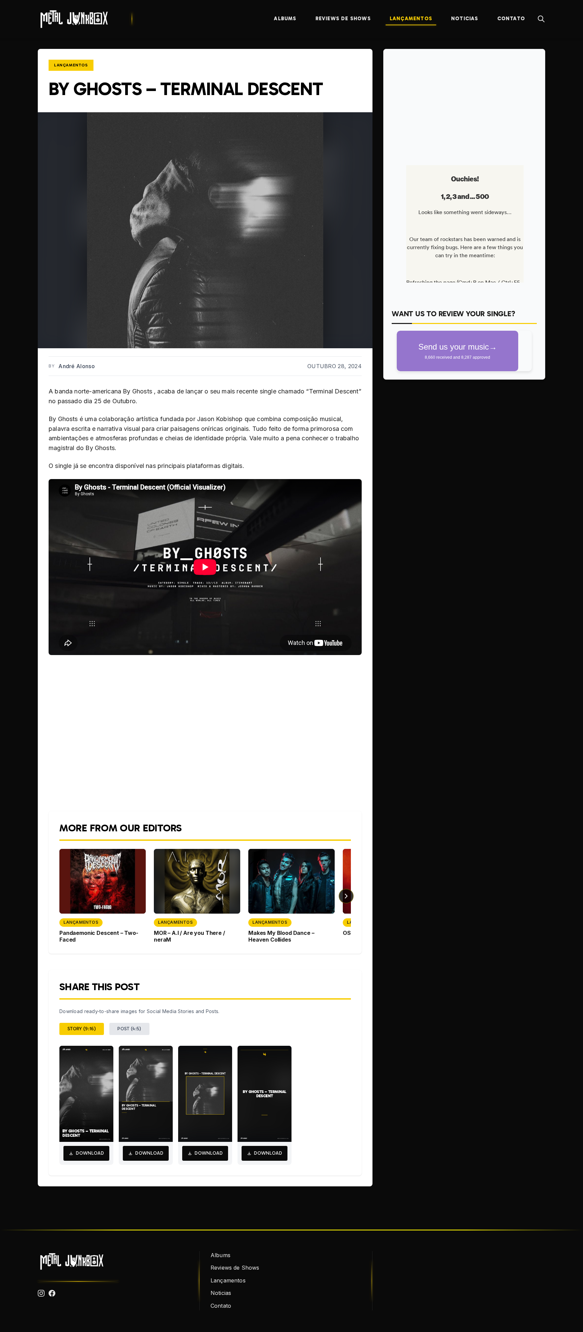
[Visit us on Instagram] (41, 1293)
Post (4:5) (129, 1029)
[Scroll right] (346, 896)
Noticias (464, 19)
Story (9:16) (81, 1029)
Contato (511, 19)
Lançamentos (411, 19)
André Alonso (76, 366)
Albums (285, 19)
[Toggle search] (541, 19)
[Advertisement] (464, 104)
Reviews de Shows (343, 19)
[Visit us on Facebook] (52, 1293)
